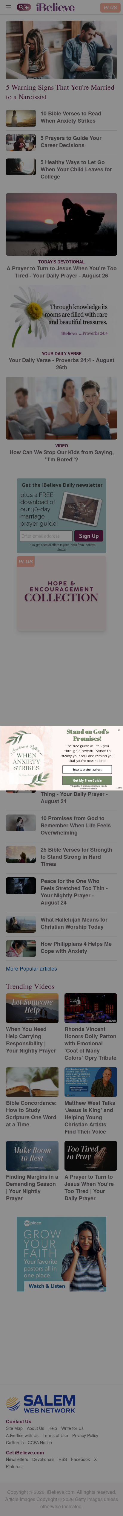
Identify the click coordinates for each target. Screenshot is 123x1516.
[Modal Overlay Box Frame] (61, 758)
